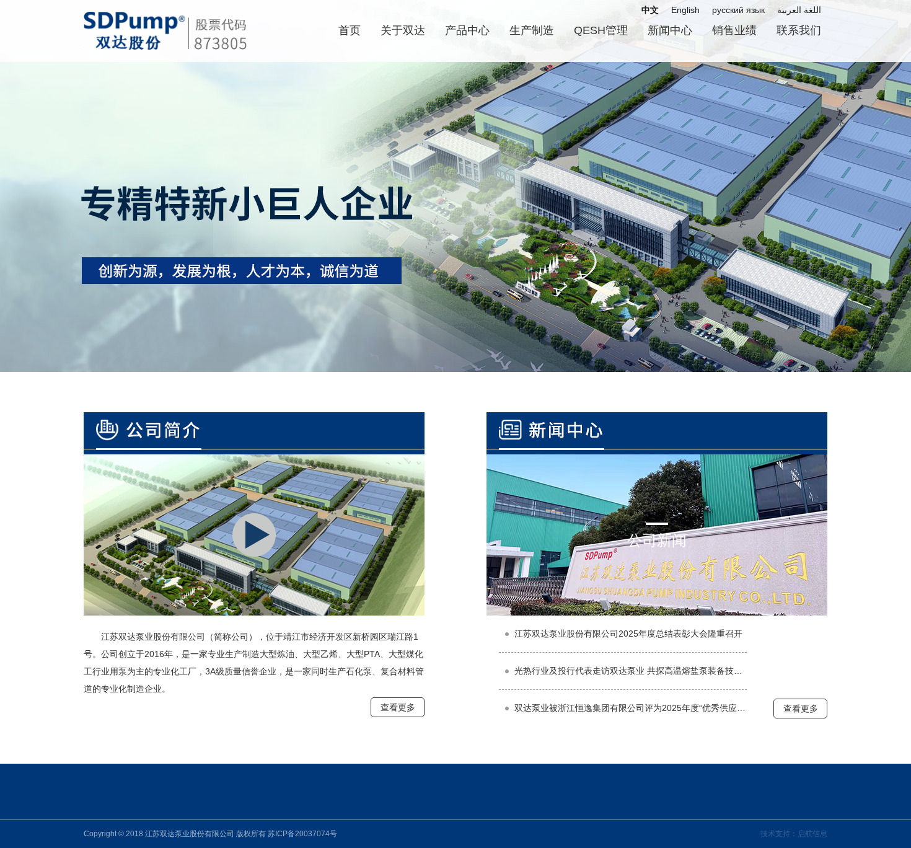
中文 (650, 10)
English (685, 10)
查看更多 (398, 707)
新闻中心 (670, 30)
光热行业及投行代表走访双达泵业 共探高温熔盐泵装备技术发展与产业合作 (630, 671)
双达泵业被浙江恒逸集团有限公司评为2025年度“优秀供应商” (630, 708)
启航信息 (812, 833)
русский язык (738, 10)
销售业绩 (734, 30)
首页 (349, 30)
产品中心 (467, 30)
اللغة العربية (799, 10)
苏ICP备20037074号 (302, 833)
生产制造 (531, 30)
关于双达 (403, 30)
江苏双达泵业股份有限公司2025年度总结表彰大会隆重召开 (628, 633)
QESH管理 (601, 30)
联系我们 (799, 30)
